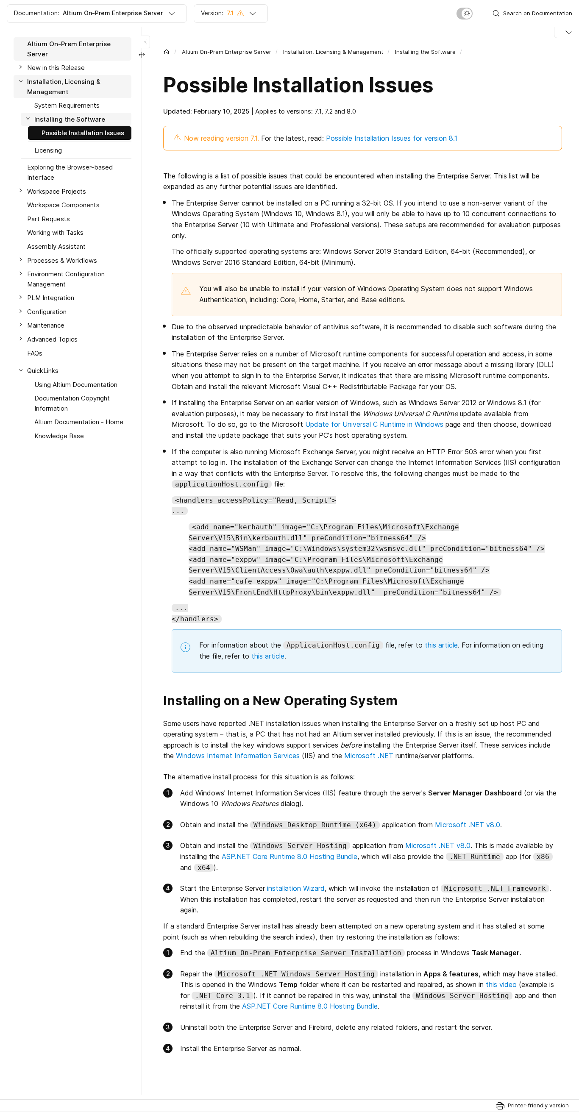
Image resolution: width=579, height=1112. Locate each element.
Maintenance (45, 325)
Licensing (48, 150)
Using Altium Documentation (75, 384)
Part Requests (48, 219)
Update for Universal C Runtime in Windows (374, 424)
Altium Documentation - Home (78, 422)
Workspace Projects (56, 191)
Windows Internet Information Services (238, 755)
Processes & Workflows (62, 260)
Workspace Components (63, 205)
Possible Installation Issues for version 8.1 (391, 138)
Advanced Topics (52, 339)
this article (441, 645)
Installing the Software (425, 51)
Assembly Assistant (56, 246)
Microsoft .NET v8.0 (467, 824)
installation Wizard (296, 888)
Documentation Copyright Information (72, 403)
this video (501, 984)
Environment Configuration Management (66, 279)
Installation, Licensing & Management (333, 51)
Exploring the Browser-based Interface (70, 172)
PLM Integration (50, 298)
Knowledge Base (59, 436)
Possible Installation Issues (83, 133)
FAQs (34, 353)
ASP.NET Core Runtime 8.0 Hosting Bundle (289, 856)
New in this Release (56, 68)
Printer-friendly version (538, 1105)
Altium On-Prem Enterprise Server (226, 51)
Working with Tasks (55, 232)
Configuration (47, 312)
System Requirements (67, 105)
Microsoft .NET (368, 755)
